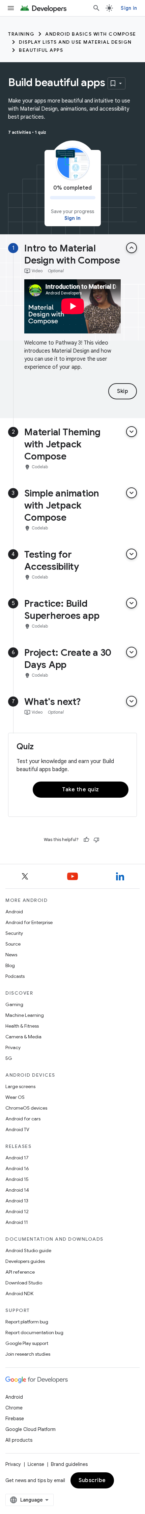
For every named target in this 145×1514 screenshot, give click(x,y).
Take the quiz (80, 789)
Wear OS (15, 1097)
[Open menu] (11, 8)
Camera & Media (23, 1037)
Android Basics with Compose (90, 34)
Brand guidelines (69, 1464)
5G (8, 1058)
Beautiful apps (41, 50)
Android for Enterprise (29, 922)
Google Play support (26, 1343)
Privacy (13, 1047)
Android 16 (17, 1168)
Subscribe (92, 1480)
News (11, 955)
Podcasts (15, 976)
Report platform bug (26, 1322)
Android (14, 912)
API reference (20, 1272)
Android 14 (17, 1190)
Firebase (14, 1419)
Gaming (14, 1004)
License (36, 1464)
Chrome (14, 1408)
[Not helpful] (96, 840)
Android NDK (19, 1293)
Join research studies (27, 1354)
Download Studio (23, 1283)
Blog (10, 965)
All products (18, 1440)
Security (14, 933)
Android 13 (16, 1201)
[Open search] (96, 8)
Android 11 (16, 1222)
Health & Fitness (22, 1026)
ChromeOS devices (26, 1108)
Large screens (20, 1086)
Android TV (17, 1129)
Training (21, 34)
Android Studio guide (28, 1250)
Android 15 (17, 1179)
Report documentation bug (34, 1332)
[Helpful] (86, 840)
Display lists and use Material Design (75, 42)
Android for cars (22, 1119)
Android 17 (17, 1158)
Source (13, 944)
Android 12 (17, 1211)
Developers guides (25, 1261)
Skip (122, 391)
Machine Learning (24, 1015)
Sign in (129, 8)
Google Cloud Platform (30, 1429)
